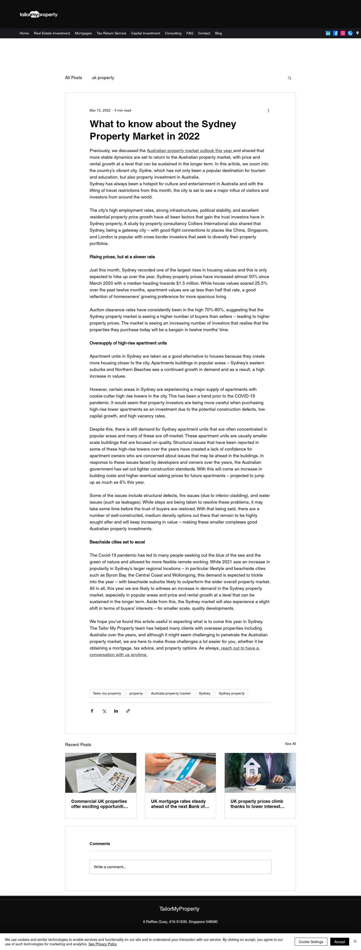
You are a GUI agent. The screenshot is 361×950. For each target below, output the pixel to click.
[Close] (355, 941)
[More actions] (268, 110)
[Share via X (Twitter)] (104, 711)
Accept (339, 941)
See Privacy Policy (102, 943)
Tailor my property (107, 693)
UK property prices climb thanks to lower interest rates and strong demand (257, 804)
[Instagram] (342, 33)
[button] (289, 78)
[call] (350, 33)
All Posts (73, 77)
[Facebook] (335, 33)
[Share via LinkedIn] (116, 711)
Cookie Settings (311, 941)
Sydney (204, 693)
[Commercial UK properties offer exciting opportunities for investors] (100, 773)
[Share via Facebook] (92, 711)
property (136, 693)
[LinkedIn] (328, 33)
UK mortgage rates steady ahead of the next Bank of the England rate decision (178, 804)
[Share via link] (128, 711)
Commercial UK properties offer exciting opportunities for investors (99, 804)
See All (290, 744)
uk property (103, 77)
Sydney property (232, 693)
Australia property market (171, 693)
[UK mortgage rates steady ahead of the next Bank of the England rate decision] (180, 773)
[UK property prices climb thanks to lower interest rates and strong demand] (260, 773)
